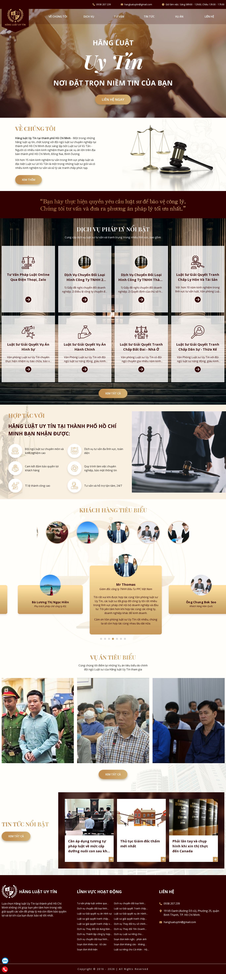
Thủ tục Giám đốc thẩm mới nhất (140, 839)
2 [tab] (105, 635)
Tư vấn (119, 16)
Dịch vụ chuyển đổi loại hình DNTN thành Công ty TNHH (92, 935)
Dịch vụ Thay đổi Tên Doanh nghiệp (129, 925)
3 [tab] (109, 635)
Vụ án (179, 16)
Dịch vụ (89, 16)
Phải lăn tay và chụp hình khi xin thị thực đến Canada (190, 842)
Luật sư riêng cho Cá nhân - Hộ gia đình (130, 945)
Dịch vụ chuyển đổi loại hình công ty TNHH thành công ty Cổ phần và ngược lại (94, 904)
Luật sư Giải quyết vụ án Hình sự (94, 909)
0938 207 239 (103, 4)
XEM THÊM (28, 180)
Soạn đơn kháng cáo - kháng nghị (129, 940)
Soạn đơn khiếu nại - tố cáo (91, 940)
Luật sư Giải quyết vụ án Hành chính (130, 909)
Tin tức (149, 16)
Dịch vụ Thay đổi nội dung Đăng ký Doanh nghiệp (94, 925)
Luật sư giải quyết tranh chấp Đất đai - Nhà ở (92, 914)
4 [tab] (113, 635)
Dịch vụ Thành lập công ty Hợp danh (93, 930)
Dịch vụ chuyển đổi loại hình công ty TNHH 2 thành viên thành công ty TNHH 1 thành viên (129, 899)
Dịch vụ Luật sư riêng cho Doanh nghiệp (127, 930)
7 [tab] (125, 635)
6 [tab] (121, 635)
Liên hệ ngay (113, 99)
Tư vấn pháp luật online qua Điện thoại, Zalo (92, 899)
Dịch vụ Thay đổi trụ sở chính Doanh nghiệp (129, 920)
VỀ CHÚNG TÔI (58, 16)
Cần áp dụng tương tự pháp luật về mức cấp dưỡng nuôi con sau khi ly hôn (88, 842)
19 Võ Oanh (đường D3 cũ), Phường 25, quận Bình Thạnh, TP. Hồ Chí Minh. (191, 909)
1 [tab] (101, 635)
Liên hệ (209, 16)
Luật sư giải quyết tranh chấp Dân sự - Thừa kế (129, 914)
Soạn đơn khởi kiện (87, 945)
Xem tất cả (113, 393)
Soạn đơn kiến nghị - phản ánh (130, 935)
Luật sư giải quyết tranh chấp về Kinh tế (94, 920)
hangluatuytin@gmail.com (138, 4)
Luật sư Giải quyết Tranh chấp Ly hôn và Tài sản (130, 904)
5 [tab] (117, 635)
